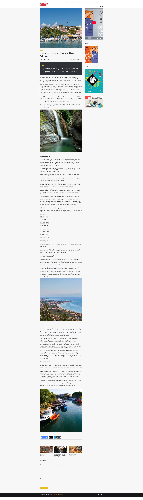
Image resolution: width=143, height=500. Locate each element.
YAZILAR (56, 2)
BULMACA (96, 2)
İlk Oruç (41, 454)
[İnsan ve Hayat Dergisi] (44, 4)
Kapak (41, 50)
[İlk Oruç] (46, 449)
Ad (40, 478)
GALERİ (101, 2)
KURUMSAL (79, 2)
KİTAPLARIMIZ (90, 2)
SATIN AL (84, 2)
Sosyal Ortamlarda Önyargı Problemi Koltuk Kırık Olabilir (60, 455)
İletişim (67, 2)
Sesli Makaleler (73, 2)
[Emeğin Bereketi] (75, 449)
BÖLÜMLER (62, 2)
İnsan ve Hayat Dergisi (59, 494)
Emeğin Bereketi (72, 454)
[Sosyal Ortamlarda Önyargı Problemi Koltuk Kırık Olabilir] (60, 449)
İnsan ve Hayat (43, 59)
